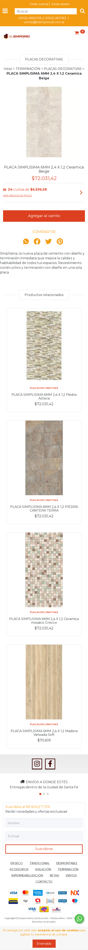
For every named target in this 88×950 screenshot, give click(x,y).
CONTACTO (44, 881)
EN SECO (17, 863)
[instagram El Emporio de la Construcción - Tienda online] (37, 764)
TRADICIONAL (39, 863)
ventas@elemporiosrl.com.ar (44, 22)
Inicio (8, 69)
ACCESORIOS (19, 869)
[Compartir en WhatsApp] (27, 241)
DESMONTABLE (66, 863)
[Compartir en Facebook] (37, 241)
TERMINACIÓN (28, 69)
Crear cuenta (39, 4)
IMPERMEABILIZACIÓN (27, 875)
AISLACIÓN (43, 869)
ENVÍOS (71, 875)
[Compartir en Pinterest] (60, 241)
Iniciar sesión (60, 4)
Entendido (44, 943)
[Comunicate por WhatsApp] (79, 918)
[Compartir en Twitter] (48, 241)
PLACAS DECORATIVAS (63, 69)
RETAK (54, 875)
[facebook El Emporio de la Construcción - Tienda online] (50, 764)
